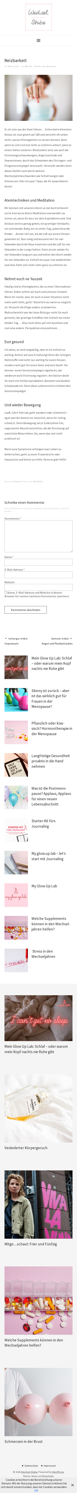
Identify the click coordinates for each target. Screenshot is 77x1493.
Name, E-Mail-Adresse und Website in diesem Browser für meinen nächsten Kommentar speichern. (36, 594)
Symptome (17, 481)
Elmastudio (48, 1476)
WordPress (58, 1472)
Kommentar (12, 518)
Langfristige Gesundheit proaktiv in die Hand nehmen (51, 761)
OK (36, 1490)
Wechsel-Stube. (29, 1472)
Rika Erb (28, 66)
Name (9, 557)
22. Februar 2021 (11, 66)
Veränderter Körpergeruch (25, 1147)
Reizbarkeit (38, 481)
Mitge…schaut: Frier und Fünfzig (30, 1244)
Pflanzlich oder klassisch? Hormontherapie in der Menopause (52, 728)
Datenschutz (31, 1465)
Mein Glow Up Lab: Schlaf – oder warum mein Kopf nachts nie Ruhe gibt (52, 663)
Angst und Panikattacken (57, 641)
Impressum (15, 641)
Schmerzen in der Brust (23, 1441)
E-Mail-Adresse (14, 569)
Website (9, 582)
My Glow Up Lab (44, 886)
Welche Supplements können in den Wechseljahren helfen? (51, 924)
